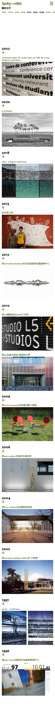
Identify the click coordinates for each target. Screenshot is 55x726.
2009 (41, 12)
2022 (4, 12)
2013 (23, 12)
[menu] (47, 3)
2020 (10, 12)
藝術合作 (6, 8)
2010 (35, 12)
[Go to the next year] (3, 52)
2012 (29, 12)
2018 (17, 12)
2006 (48, 12)
